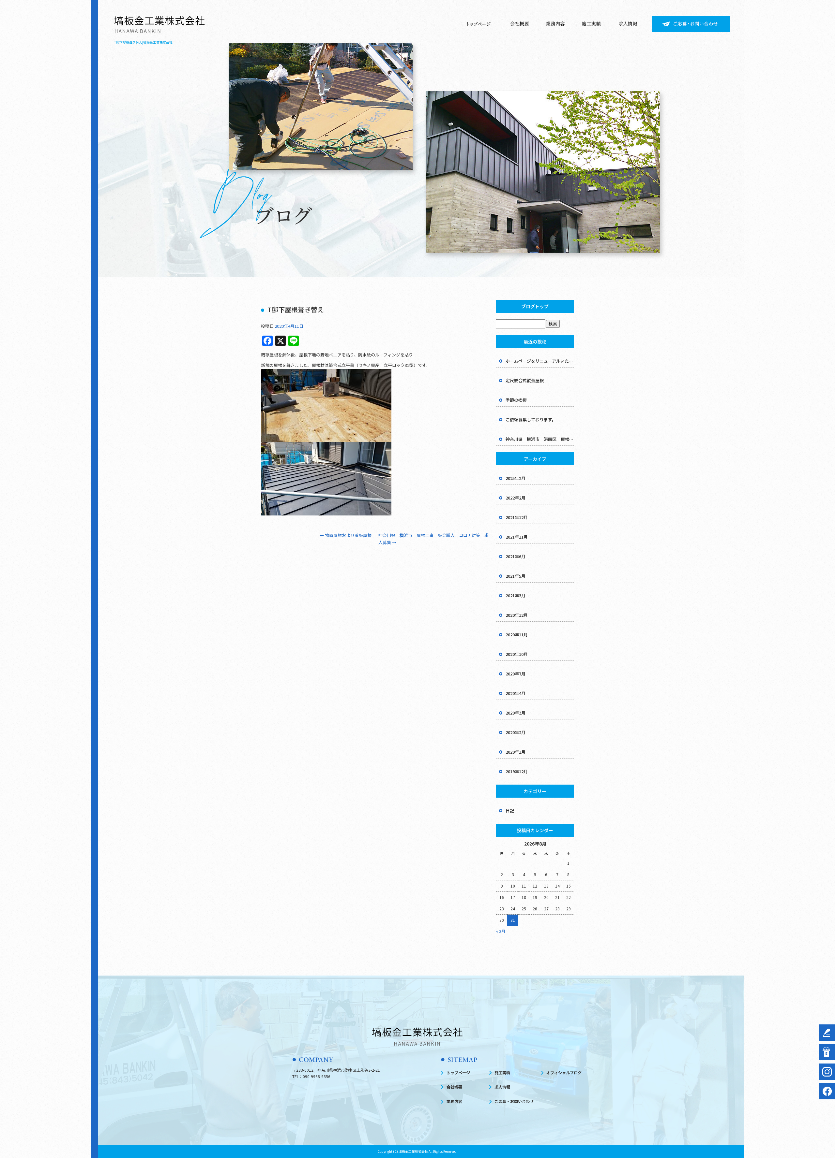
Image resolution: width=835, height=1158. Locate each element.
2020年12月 (517, 615)
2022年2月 (515, 498)
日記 (510, 810)
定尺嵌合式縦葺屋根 (525, 380)
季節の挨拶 (516, 400)
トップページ (479, 24)
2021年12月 (517, 517)
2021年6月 (515, 556)
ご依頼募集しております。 (531, 419)
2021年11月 (517, 537)
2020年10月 (517, 654)
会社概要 (520, 24)
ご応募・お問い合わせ (691, 24)
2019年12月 (517, 771)
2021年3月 (515, 595)
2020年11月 (517, 634)
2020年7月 (515, 674)
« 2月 (500, 931)
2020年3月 (515, 713)
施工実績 (591, 24)
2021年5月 (515, 576)
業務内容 (555, 24)
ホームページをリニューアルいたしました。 (540, 361)
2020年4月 (515, 693)
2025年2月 (515, 478)
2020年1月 (515, 752)
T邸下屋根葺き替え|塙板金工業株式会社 (143, 42)
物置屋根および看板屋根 (346, 535)
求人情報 (630, 24)
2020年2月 (515, 732)
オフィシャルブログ (564, 1072)
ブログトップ (535, 306)
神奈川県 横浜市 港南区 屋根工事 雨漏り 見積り (540, 439)
